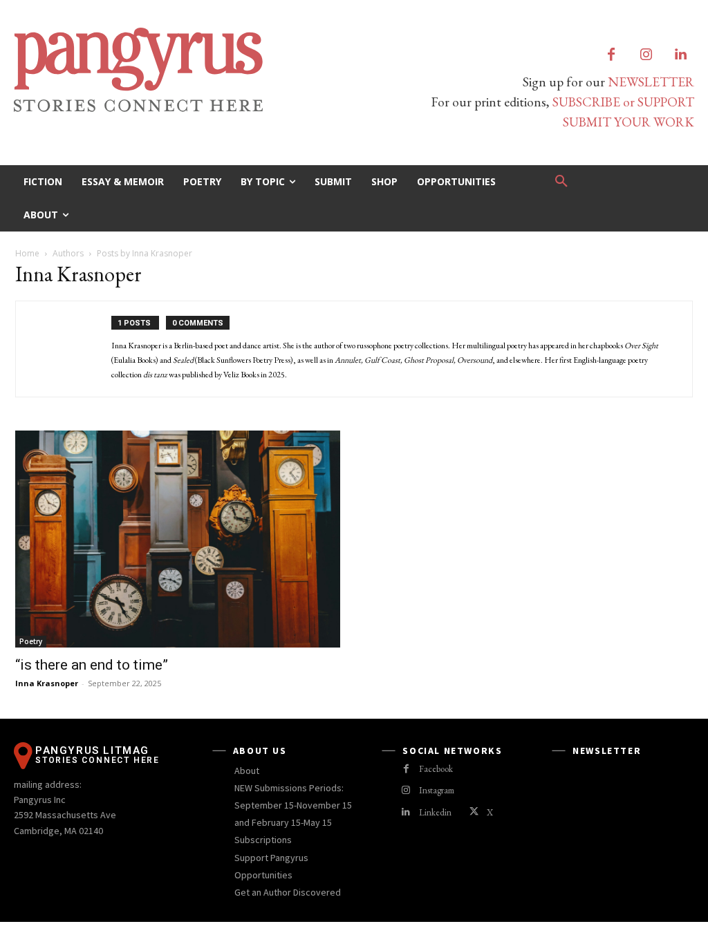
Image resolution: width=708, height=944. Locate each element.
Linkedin (435, 812)
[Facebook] (611, 55)
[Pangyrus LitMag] (177, 70)
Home (27, 253)
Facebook (436, 769)
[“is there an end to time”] (177, 539)
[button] (561, 181)
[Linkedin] (680, 55)
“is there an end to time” (91, 665)
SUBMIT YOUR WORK (628, 122)
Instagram (436, 790)
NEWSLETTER (651, 82)
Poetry (30, 641)
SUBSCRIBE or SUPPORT (623, 102)
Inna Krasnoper (46, 683)
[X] (474, 812)
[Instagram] (646, 55)
